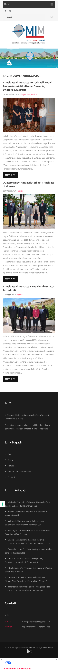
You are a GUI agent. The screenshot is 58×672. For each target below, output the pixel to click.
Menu (6, 4)
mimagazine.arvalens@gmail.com (36, 621)
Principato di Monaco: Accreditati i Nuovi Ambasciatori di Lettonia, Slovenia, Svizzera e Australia (27, 86)
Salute (10, 460)
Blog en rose (25, 94)
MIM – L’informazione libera (19, 471)
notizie (34, 94)
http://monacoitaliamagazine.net (36, 626)
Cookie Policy (47, 647)
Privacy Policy (35, 647)
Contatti (11, 477)
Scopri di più (10, 175)
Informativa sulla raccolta (17, 668)
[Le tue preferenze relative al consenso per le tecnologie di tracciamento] (2, 504)
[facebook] (5, 11)
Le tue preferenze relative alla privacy (31, 662)
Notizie (11, 465)
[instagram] (10, 11)
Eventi (10, 454)
